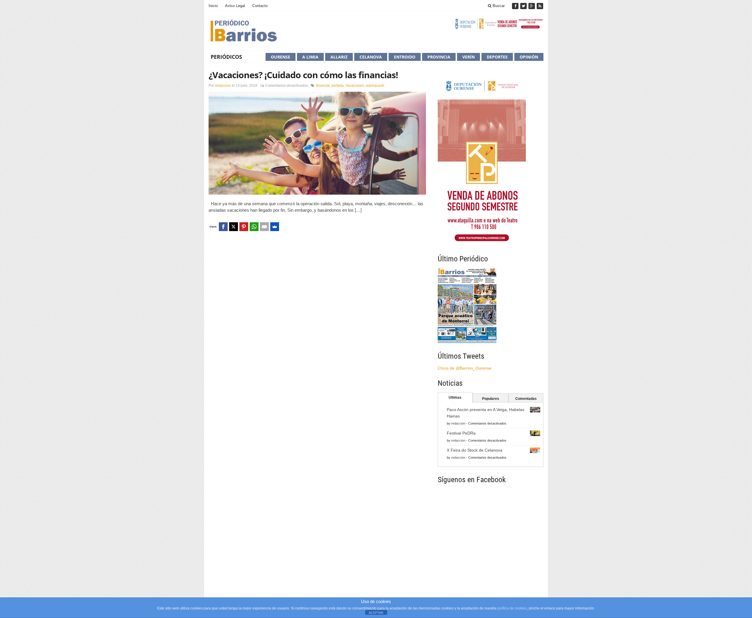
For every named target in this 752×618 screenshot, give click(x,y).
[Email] (264, 226)
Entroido (404, 57)
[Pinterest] (243, 226)
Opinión (529, 57)
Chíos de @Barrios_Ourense (464, 368)
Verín (468, 57)
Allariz (339, 57)
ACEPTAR (376, 612)
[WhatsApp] (254, 226)
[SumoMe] (274, 226)
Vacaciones (354, 85)
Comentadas (526, 399)
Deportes (497, 57)
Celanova (371, 57)
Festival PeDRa (461, 433)
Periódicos (226, 56)
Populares (490, 399)
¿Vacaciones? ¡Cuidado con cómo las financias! (303, 75)
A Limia (310, 57)
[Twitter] (524, 6)
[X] (233, 226)
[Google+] (532, 6)
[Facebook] (516, 6)
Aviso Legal (235, 6)
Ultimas (455, 397)
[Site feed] (539, 6)
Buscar (498, 6)
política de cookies (512, 608)
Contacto (260, 6)
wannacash (375, 85)
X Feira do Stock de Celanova (474, 450)
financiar (323, 85)
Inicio (213, 6)
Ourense (280, 57)
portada (337, 85)
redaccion (223, 85)
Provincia (438, 57)
